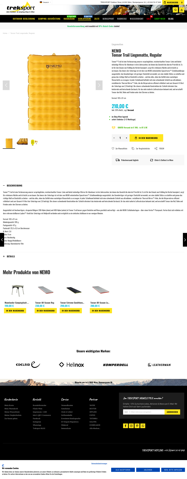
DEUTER (93, 408)
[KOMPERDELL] (71, 364)
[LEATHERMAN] (115, 364)
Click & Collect (67, 412)
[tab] (93, 185)
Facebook (36, 418)
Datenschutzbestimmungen (99, 463)
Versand (130, 110)
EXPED (92, 415)
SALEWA (93, 422)
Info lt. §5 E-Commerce (42, 415)
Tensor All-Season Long (100, 302)
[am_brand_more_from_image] (18, 290)
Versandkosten (67, 405)
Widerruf (64, 425)
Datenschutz (66, 428)
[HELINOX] (28, 364)
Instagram (37, 422)
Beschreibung (14, 185)
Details (11, 256)
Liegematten (117, 44)
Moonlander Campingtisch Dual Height (17, 302)
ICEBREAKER (95, 425)
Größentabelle (66, 415)
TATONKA (93, 418)
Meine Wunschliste (12, 412)
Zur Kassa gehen (11, 418)
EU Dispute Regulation (70, 422)
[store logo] (20, 7)
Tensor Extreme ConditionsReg (73, 302)
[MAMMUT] (159, 364)
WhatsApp (37, 425)
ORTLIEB (93, 412)
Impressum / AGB (40, 412)
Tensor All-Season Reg (44, 302)
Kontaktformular (39, 405)
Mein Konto (9, 405)
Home (5, 33)
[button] (45, 2)
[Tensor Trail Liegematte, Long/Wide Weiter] (185, 240)
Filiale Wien (37, 408)
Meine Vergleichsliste (13, 415)
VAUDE (92, 405)
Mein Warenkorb (11, 408)
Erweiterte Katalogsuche (70, 418)
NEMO (116, 51)
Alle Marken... (95, 428)
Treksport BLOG (39, 428)
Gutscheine (65, 408)
